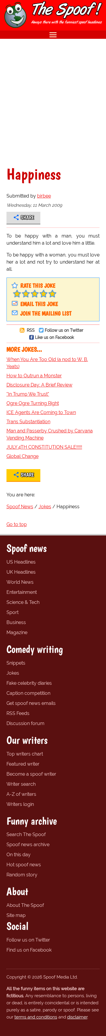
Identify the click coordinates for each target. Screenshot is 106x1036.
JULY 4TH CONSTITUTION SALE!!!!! (44, 447)
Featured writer (22, 764)
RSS (30, 330)
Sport (12, 612)
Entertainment (21, 592)
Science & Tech (22, 602)
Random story (21, 875)
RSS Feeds (17, 713)
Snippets (15, 663)
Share (27, 217)
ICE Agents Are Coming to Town (41, 412)
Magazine (16, 632)
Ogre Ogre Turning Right (32, 403)
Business (16, 622)
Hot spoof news (23, 864)
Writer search (21, 784)
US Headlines (21, 562)
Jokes (12, 673)
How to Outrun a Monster (34, 376)
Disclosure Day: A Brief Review (39, 385)
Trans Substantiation (28, 421)
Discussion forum (25, 723)
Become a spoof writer (31, 774)
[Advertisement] (53, 102)
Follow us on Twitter (64, 330)
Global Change (22, 456)
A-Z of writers (21, 794)
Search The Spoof (26, 834)
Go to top (16, 524)
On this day (18, 854)
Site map (16, 915)
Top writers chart (24, 754)
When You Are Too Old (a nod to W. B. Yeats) (47, 363)
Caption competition (28, 693)
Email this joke (39, 303)
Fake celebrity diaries (29, 683)
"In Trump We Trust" (27, 394)
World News (20, 582)
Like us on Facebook (54, 337)
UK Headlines (21, 572)
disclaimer (77, 1017)
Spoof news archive (27, 844)
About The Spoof (25, 905)
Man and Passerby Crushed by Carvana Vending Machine (49, 434)
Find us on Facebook (29, 950)
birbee (44, 196)
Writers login (20, 804)
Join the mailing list (46, 313)
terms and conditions (35, 1017)
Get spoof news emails (31, 703)
